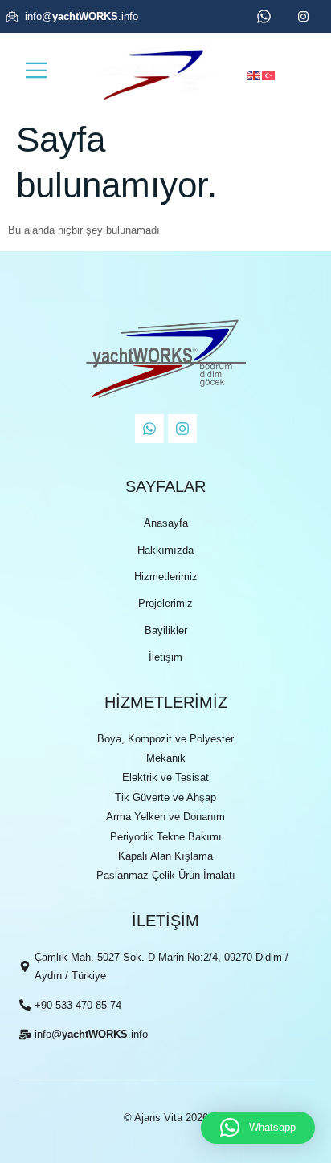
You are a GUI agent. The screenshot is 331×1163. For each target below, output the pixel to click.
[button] (258, 1128)
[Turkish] (269, 74)
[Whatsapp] (149, 428)
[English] (254, 74)
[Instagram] (182, 428)
